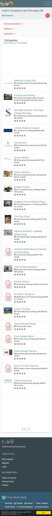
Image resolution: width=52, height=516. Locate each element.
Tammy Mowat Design (25, 323)
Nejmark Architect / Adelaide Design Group (28, 233)
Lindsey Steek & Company (26, 128)
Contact (5, 485)
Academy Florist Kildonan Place (29, 201)
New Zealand (42, 503)
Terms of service (9, 478)
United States (42, 507)
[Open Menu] (47, 4)
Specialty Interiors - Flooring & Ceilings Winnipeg (28, 111)
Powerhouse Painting (24, 95)
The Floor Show (22, 216)
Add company (7, 459)
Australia (8, 503)
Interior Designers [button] (12, 24)
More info (19, 514)
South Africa (9, 507)
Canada (19, 503)
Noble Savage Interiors (25, 351)
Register (5, 463)
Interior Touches (22, 309)
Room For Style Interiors (26, 366)
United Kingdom (26, 507)
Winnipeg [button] (8, 29)
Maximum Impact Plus (25, 80)
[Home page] (6, 4)
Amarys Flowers (22, 187)
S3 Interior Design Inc (24, 294)
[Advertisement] (22, 61)
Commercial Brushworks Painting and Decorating (30, 251)
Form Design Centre (24, 336)
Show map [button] (8, 34)
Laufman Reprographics (25, 267)
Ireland (29, 503)
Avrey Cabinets (21, 157)
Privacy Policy (8, 481)
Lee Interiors (20, 142)
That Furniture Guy (23, 380)
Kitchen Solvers (21, 281)
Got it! (43, 512)
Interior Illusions (22, 172)
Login (4, 466)
